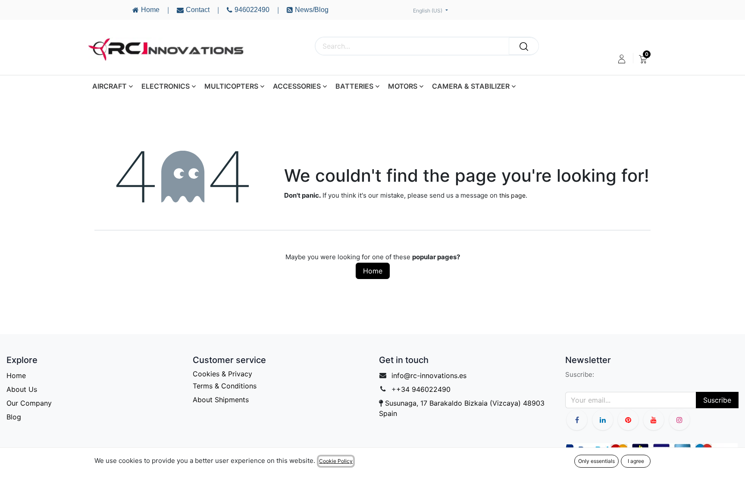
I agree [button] (636, 461)
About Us (21, 389)
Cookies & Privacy (222, 373)
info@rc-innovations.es (428, 375)
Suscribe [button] (717, 400)
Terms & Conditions (225, 386)
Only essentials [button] (596, 461)
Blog (13, 417)
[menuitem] (643, 59)
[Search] (524, 46)
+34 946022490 (423, 389)
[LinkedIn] (602, 420)
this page (512, 195)
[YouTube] (628, 420)
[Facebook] (577, 420)
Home (372, 271)
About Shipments (221, 399)
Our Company (29, 403)
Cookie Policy (336, 461)
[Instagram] (679, 420)
